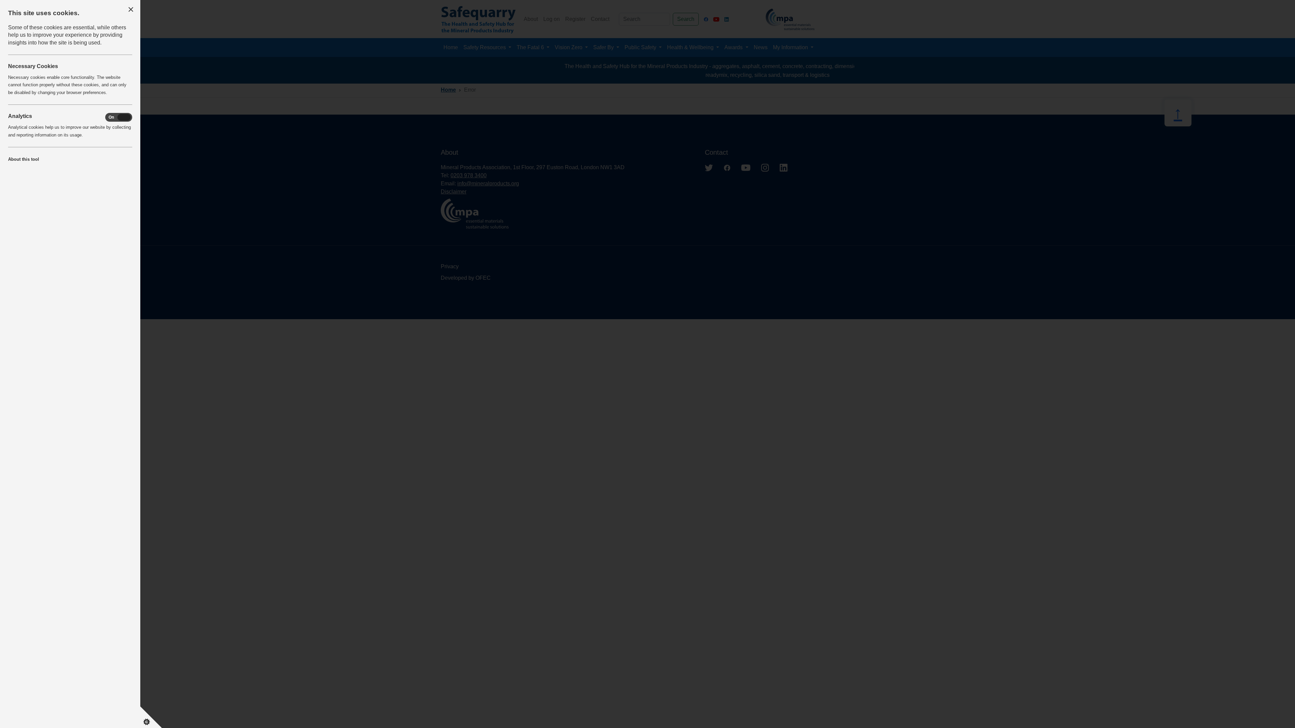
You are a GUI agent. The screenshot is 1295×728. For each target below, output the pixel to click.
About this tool (23, 159)
